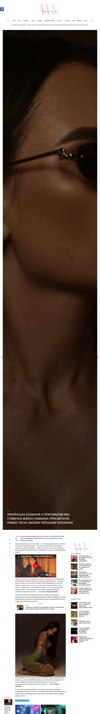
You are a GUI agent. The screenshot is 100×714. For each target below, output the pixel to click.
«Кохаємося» (29, 538)
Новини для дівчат (22, 25)
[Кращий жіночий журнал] (50, 9)
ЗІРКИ (29, 25)
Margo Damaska (31, 536)
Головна (14, 25)
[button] (2, 9)
